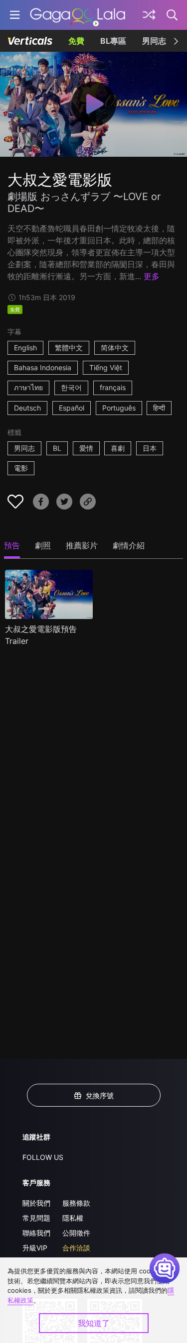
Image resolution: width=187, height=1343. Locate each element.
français (113, 387)
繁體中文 (69, 347)
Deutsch (27, 408)
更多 (152, 276)
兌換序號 (100, 1095)
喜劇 (118, 448)
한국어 (71, 387)
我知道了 (94, 1323)
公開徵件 (76, 1233)
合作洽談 (76, 1247)
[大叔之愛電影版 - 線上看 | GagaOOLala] (77, 15)
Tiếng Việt (105, 367)
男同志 (154, 41)
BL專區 (113, 41)
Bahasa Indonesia (42, 367)
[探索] (149, 14)
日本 (150, 448)
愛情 (86, 448)
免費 (76, 41)
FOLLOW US (42, 1157)
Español (71, 408)
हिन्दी (159, 408)
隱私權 (72, 1218)
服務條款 (76, 1203)
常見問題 (36, 1218)
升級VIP (34, 1247)
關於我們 (36, 1203)
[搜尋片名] (173, 14)
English (25, 347)
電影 (21, 468)
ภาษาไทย (28, 387)
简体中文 (115, 347)
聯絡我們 (36, 1233)
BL (57, 448)
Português (119, 408)
